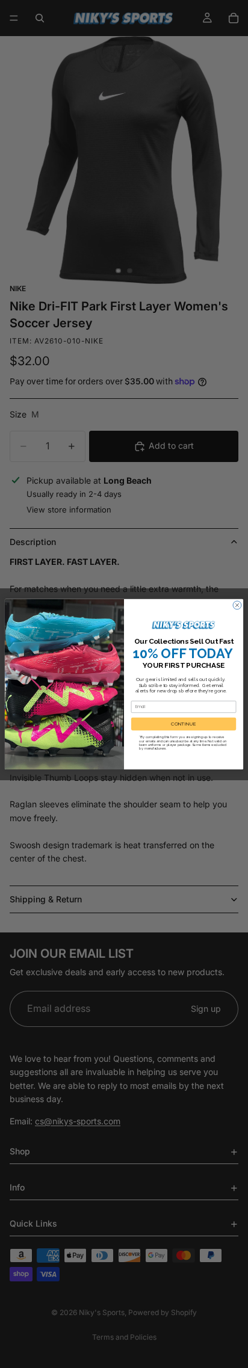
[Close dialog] (237, 605)
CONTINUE (183, 724)
